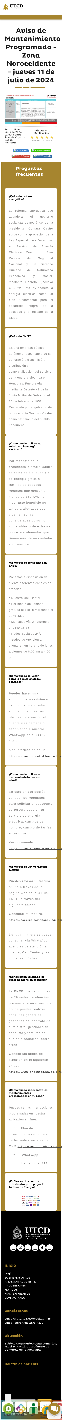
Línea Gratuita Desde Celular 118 (28, 1318)
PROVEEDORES (15, 1285)
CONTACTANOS (15, 1297)
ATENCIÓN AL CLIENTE (20, 1281)
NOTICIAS (11, 1289)
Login (9, 1273)
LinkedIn (47, 156)
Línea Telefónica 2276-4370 (24, 1322)
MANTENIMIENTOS (17, 1293)
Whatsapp (46, 151)
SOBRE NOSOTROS (17, 1277)
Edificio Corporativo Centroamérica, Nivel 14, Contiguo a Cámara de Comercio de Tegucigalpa (31, 1346)
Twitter (24, 151)
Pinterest (25, 156)
